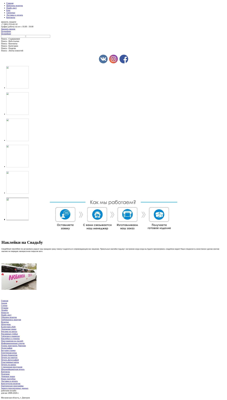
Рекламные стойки (9, 334)
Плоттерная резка (9, 353)
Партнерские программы (12, 386)
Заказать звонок (8, 29)
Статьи (4, 305)
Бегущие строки (8, 350)
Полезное (5, 374)
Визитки (5, 322)
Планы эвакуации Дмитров (13, 346)
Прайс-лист (6, 315)
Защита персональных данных (14, 388)
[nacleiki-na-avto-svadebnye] (19, 289)
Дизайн (4, 310)
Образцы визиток (9, 317)
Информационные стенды (13, 343)
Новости (5, 312)
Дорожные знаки (8, 329)
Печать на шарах (8, 364)
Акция (4, 303)
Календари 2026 (8, 327)
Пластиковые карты (10, 362)
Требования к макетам (11, 320)
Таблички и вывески (10, 336)
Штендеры (6, 324)
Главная (4, 301)
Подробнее (6, 31)
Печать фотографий (10, 360)
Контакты (5, 372)
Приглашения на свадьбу (12, 341)
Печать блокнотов (9, 355)
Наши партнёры (8, 379)
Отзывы (4, 308)
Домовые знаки (8, 376)
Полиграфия (6, 348)
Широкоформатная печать (12, 369)
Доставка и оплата (9, 381)
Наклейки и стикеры (10, 338)
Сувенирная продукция (11, 367)
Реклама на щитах (9, 331)
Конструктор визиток (10, 383)
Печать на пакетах (9, 357)
